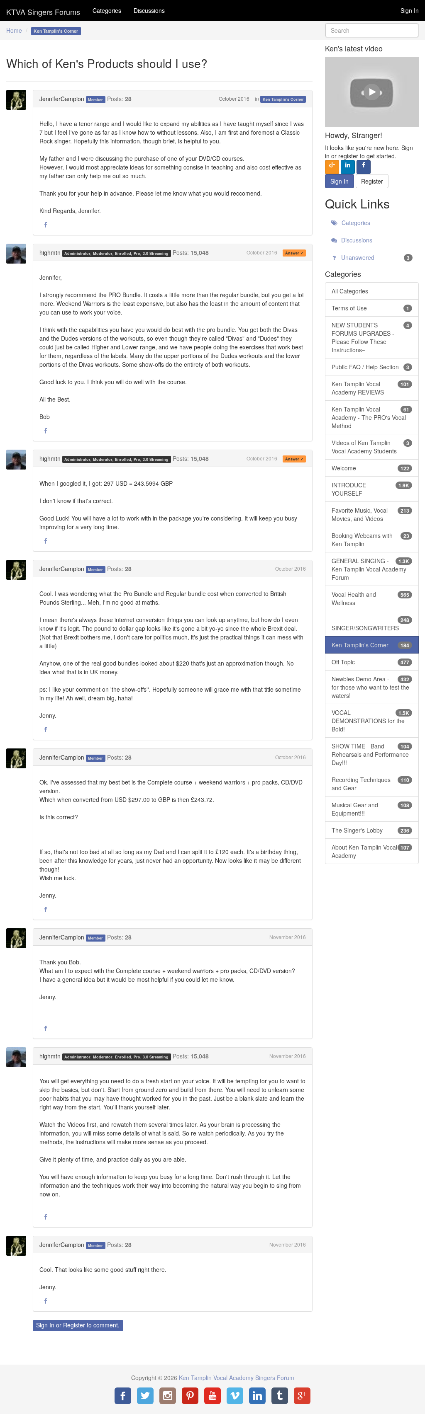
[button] (46, 225)
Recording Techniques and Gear (370, 783)
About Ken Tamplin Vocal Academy (370, 851)
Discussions (149, 10)
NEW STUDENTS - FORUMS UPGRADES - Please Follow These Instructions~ (370, 337)
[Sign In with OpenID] (332, 167)
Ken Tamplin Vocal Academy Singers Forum (43, 10)
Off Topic (370, 662)
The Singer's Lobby (370, 830)
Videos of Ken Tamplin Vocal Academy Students (370, 446)
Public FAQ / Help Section (370, 367)
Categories (107, 10)
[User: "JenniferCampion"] (18, 100)
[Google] (302, 1395)
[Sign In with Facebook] (364, 167)
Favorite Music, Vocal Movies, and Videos (370, 514)
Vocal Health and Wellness (370, 598)
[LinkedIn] (257, 1395)
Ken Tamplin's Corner (283, 99)
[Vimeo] (235, 1395)
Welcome (370, 468)
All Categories (350, 291)
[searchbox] (371, 30)
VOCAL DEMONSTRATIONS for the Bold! (370, 720)
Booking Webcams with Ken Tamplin (370, 539)
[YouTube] (212, 1395)
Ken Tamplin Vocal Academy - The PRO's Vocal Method (370, 417)
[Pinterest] (190, 1395)
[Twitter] (145, 1395)
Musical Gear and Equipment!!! (370, 809)
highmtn (50, 252)
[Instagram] (167, 1395)
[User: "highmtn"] (18, 254)
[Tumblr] (279, 1395)
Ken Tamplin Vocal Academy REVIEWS (370, 388)
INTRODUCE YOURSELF (370, 489)
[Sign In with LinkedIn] (348, 167)
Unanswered (375, 257)
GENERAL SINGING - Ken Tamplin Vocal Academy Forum (370, 569)
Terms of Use (370, 308)
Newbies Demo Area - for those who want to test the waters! (370, 687)
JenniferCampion (61, 98)
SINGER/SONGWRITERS (370, 624)
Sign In (410, 10)
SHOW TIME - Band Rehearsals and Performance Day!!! (370, 754)
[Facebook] (123, 1395)
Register (74, 1325)
